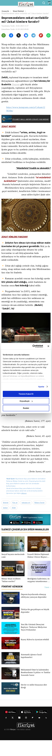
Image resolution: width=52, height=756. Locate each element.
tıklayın (23, 509)
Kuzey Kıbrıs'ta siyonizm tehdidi (35, 655)
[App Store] (14, 538)
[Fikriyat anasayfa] (15, 533)
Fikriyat (12, 745)
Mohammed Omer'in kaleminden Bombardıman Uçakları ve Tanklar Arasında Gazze (35, 688)
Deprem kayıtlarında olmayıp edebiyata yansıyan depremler (34, 611)
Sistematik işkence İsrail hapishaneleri (31, 671)
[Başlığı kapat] (48, 346)
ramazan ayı (26, 518)
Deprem (28, 86)
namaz (5, 523)
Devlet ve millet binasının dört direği (34, 702)
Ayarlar (41, 387)
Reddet (26, 408)
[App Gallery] (37, 538)
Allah (14, 523)
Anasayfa (5, 11)
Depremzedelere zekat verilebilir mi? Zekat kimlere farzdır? (23, 14)
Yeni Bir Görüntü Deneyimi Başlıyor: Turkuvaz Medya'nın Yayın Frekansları (34, 643)
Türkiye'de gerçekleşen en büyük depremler (35, 626)
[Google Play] (26, 538)
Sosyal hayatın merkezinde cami (9, 571)
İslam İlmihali (19, 11)
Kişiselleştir (25, 401)
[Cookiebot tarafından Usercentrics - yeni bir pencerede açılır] (32, 346)
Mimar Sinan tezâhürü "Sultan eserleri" (11, 596)
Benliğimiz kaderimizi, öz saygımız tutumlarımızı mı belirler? (38, 596)
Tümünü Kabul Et (26, 394)
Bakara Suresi (41, 518)
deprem (6, 518)
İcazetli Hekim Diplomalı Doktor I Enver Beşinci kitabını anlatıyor (38, 571)
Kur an (15, 518)
